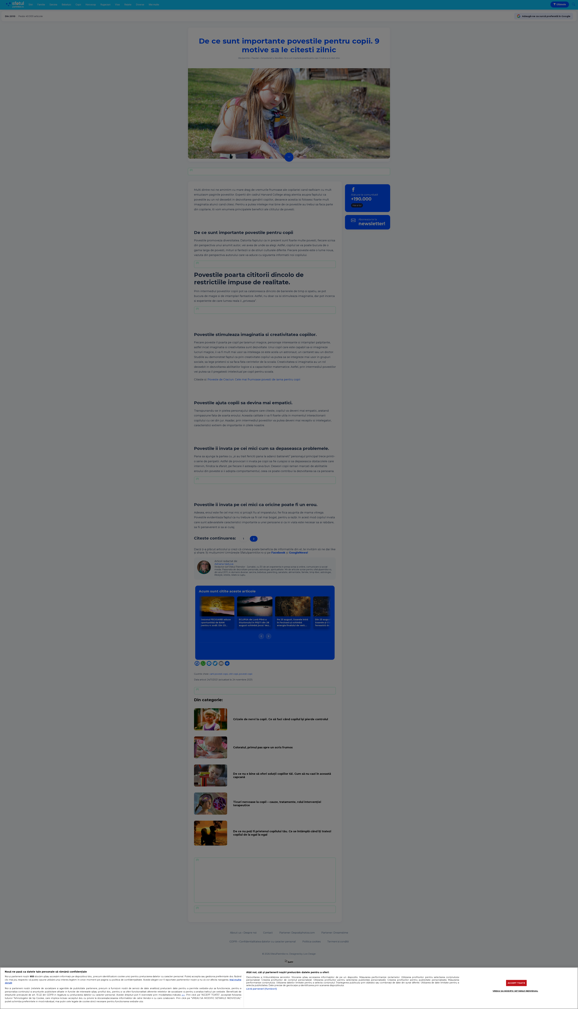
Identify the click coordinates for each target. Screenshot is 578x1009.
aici (183, 995)
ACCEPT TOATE (516, 983)
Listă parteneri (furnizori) (261, 988)
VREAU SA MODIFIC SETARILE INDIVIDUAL (515, 991)
